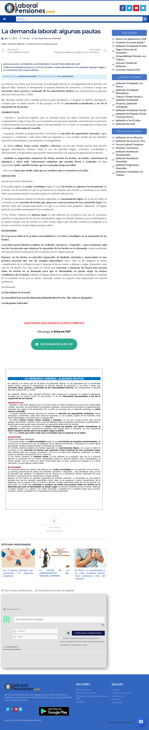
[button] (4, 19)
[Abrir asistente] (141, 722)
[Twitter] (129, 8)
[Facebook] (123, 8)
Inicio (4, 44)
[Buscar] (145, 18)
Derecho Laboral (16, 44)
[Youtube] (136, 8)
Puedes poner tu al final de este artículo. (37, 76)
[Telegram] (143, 8)
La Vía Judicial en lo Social (15, 292)
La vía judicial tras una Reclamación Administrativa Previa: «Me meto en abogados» (47, 297)
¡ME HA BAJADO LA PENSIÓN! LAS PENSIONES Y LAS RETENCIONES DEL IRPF (42, 64)
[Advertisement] (129, 203)
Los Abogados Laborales (14, 303)
